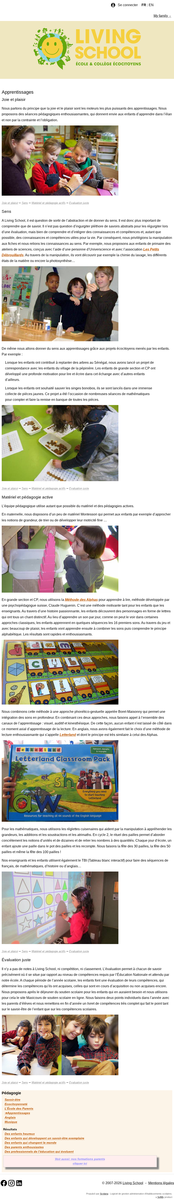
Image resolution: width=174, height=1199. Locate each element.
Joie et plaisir (10, 203)
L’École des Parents (19, 1108)
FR (144, 5)
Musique (11, 1122)
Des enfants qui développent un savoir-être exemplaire (44, 1138)
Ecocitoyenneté (16, 1104)
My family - (162, 16)
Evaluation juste (79, 203)
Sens (25, 203)
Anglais (10, 1117)
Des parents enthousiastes (24, 1147)
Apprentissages (18, 1113)
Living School (133, 1183)
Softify (160, 1197)
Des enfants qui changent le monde (30, 1142)
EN (151, 5)
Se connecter (128, 5)
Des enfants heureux (20, 1133)
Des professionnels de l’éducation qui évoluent (39, 1151)
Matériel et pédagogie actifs (49, 203)
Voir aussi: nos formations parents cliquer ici (80, 1161)
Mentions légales (161, 1183)
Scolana (104, 1193)
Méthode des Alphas (81, 600)
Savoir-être (12, 1099)
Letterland (68, 735)
